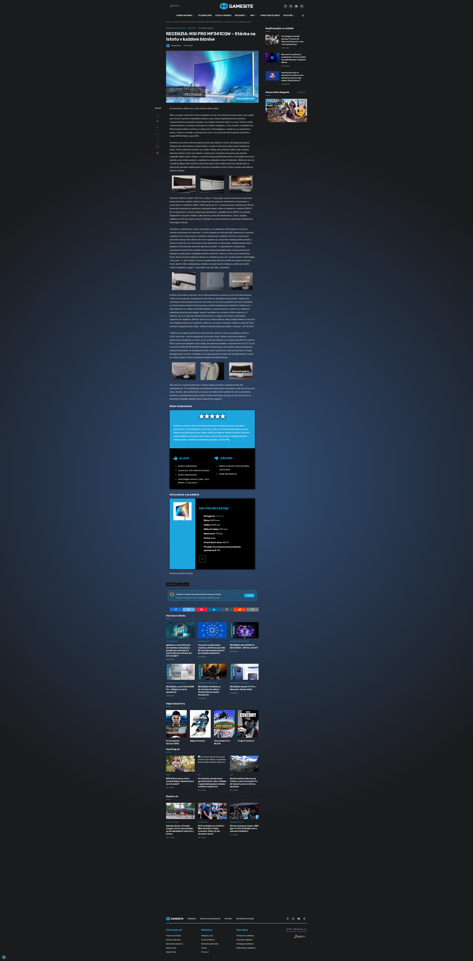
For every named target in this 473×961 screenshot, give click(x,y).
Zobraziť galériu (245, 99)
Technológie (172, 641)
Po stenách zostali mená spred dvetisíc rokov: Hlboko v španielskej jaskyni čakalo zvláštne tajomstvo (212, 782)
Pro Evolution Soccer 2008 (173, 742)
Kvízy (168, 775)
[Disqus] (212, 873)
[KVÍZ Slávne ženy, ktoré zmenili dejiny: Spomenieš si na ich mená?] (180, 764)
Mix (199, 775)
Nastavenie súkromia (174, 944)
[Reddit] (157, 152)
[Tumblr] (157, 140)
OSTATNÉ (288, 15)
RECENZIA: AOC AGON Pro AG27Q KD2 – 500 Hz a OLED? (244, 646)
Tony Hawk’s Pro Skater (222, 742)
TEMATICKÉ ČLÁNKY (270, 15)
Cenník (204, 948)
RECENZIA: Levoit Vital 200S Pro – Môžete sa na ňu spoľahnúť (180, 689)
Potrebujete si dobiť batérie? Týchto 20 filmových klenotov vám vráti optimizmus (292, 40)
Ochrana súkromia (173, 940)
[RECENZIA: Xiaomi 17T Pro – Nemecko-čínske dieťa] (244, 672)
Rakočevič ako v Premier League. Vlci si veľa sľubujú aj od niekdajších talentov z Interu (180, 830)
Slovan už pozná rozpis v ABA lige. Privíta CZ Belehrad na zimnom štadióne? (244, 828)
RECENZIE (240, 15)
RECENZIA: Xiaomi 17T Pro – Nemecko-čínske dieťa (243, 688)
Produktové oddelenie (245, 936)
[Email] (157, 146)
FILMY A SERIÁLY (223, 15)
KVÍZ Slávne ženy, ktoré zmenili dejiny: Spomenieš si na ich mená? (180, 781)
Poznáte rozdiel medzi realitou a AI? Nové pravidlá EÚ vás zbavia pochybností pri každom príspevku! (211, 649)
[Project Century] (248, 724)
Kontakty (242, 929)
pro (186, 584)
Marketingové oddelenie (246, 948)
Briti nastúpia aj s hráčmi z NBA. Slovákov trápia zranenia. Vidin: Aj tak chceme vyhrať (211, 830)
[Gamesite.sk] (236, 6)
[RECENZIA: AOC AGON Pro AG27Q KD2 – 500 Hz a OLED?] (244, 630)
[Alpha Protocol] (200, 724)
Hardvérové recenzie (188, 22)
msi (180, 584)
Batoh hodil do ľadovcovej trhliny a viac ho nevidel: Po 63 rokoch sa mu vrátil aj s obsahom (243, 782)
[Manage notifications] (4, 957)
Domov (168, 22)
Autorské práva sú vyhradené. (296, 931)
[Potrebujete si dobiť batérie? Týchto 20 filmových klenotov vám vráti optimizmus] (272, 39)
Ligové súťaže (172, 822)
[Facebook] (157, 114)
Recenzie (176, 22)
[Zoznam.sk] (300, 937)
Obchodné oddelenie (245, 940)
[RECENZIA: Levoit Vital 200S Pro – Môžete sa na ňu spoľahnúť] (180, 672)
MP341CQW (171, 584)
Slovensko (203, 822)
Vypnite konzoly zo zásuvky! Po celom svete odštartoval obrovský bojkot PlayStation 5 (292, 77)
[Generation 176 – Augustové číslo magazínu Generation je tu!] (286, 110)
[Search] (303, 15)
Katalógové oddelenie (245, 944)
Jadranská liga (237, 822)
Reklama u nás (207, 936)
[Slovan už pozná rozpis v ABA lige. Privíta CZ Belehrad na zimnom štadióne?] (244, 811)
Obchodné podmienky (210, 944)
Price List (205, 952)
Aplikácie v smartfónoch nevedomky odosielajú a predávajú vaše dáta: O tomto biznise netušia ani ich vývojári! (179, 650)
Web (202, 559)
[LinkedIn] (157, 133)
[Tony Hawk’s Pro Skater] (224, 724)
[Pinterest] (157, 127)
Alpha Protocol (197, 741)
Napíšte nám (171, 952)
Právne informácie (173, 936)
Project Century (246, 741)
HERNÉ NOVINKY (184, 15)
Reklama (206, 929)
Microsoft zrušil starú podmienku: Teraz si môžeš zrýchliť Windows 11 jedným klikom (293, 58)
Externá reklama (208, 940)
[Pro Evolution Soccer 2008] (176, 724)
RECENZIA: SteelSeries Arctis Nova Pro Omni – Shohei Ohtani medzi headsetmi (209, 690)
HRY (252, 15)
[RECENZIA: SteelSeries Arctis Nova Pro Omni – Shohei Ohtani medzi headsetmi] (212, 672)
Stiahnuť (301, 92)
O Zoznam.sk (174, 929)
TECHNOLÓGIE (205, 15)
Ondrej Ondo (176, 45)
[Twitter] (157, 121)
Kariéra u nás (171, 948)
